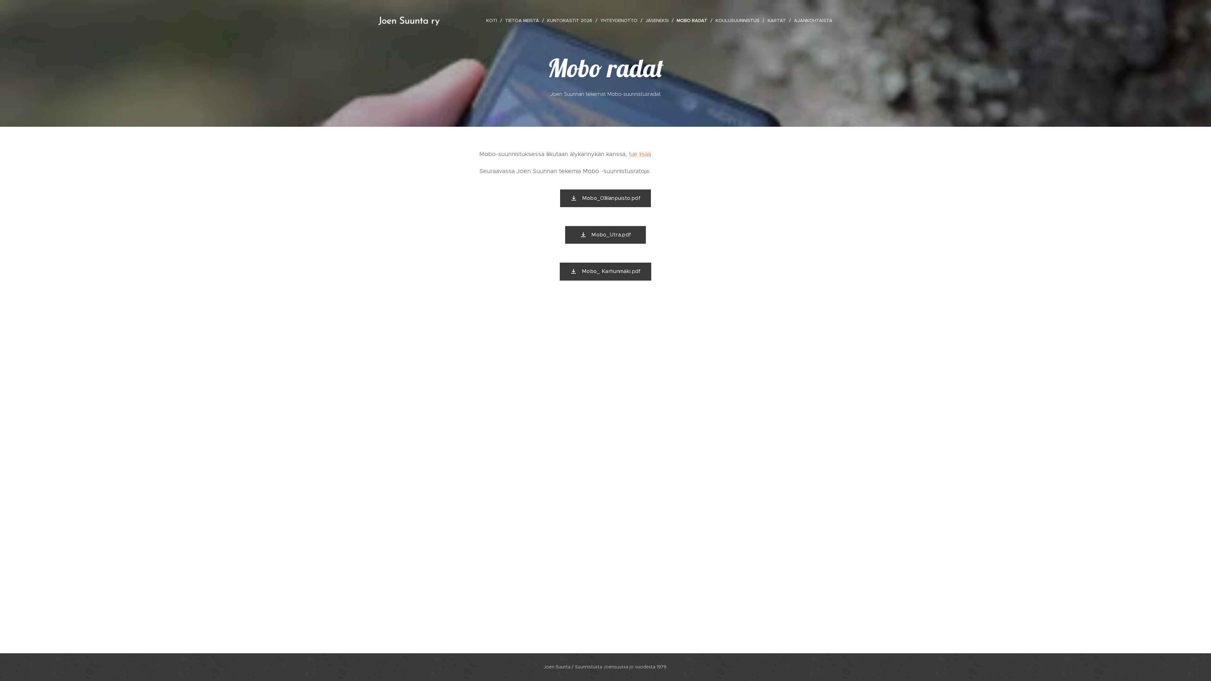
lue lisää (640, 154)
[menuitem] (493, 20)
